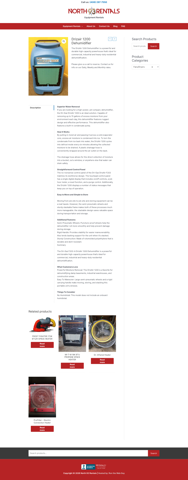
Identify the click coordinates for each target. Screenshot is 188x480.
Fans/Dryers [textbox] (143, 67)
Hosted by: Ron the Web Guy (111, 473)
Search (153, 46)
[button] (64, 41)
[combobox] (145, 67)
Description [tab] (35, 107)
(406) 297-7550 (98, 2)
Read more (42, 344)
